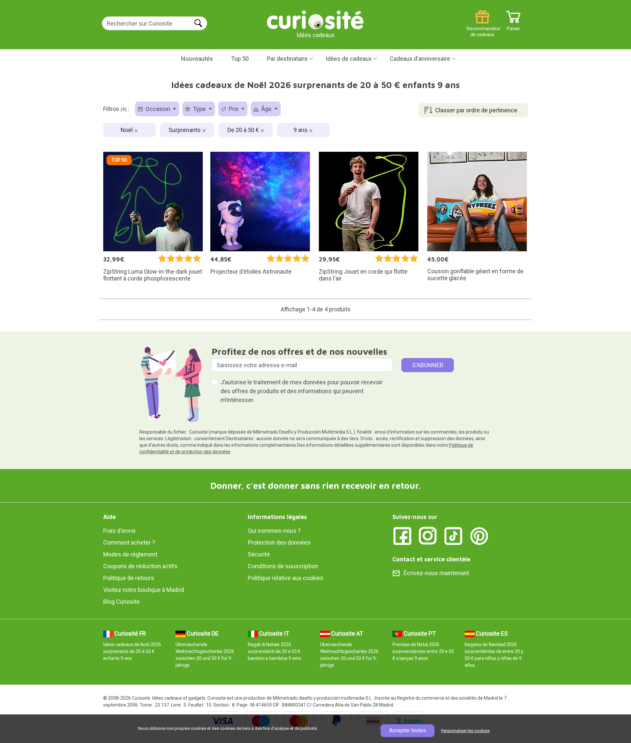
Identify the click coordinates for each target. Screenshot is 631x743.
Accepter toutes (407, 730)
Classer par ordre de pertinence (476, 110)
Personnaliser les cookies (465, 730)
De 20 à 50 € (243, 129)
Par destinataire (287, 58)
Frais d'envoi (119, 530)
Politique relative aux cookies (285, 577)
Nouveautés (197, 58)
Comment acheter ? (129, 542)
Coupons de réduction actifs (140, 566)
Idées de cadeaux (349, 58)
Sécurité (259, 554)
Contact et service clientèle (431, 559)
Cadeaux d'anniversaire (420, 58)
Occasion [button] (158, 108)
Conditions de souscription (283, 566)
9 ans (301, 129)
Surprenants (185, 129)
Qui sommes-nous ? (274, 530)
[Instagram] (428, 535)
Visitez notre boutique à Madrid (143, 589)
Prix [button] (233, 108)
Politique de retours (128, 577)
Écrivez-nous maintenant (436, 573)
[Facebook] (402, 535)
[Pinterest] (479, 535)
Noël (127, 129)
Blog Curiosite (121, 601)
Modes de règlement (130, 554)
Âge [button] (266, 108)
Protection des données (279, 542)
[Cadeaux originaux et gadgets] (315, 19)
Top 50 (240, 58)
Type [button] (199, 108)
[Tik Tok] (453, 535)
